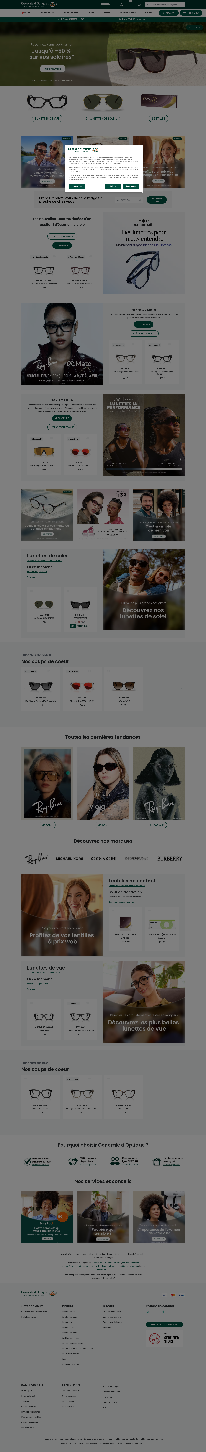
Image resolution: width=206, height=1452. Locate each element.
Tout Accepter (131, 186)
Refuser (113, 186)
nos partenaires (108, 157)
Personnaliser (77, 186)
